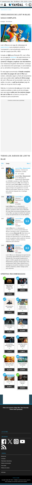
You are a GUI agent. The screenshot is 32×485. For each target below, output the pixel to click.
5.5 (27, 221)
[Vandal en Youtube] (22, 441)
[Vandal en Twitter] (10, 441)
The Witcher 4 (17, 1)
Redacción (3, 456)
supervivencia (5, 47)
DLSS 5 (26, 1)
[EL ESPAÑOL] (30, 4)
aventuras (13, 57)
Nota (29, 163)
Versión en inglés (16, 477)
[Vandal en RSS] (3, 446)
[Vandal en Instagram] (16, 441)
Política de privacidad (6, 463)
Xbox (12, 1)
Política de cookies (5, 467)
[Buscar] (26, 5)
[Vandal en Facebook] (3, 441)
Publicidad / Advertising (6, 460)
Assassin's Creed (6, 1)
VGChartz (3, 472)
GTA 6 (22, 1)
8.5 (27, 248)
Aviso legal (3, 465)
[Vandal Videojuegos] (16, 4)
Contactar (3, 458)
